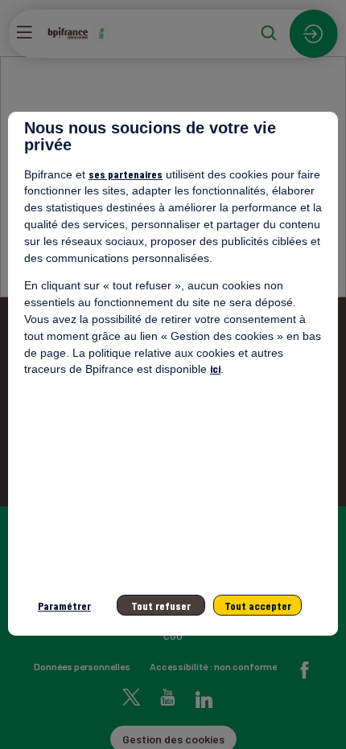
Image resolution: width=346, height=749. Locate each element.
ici (215, 368)
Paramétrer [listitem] (64, 605)
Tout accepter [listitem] (257, 605)
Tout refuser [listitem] (161, 605)
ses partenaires (126, 174)
